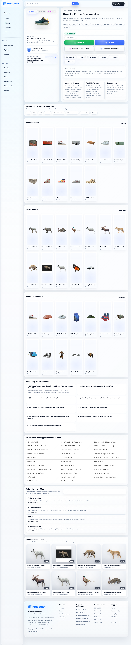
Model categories (64, 614)
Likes (6, 77)
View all (123, 123)
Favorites (7, 72)
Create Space (8, 45)
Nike (74, 24)
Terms (113, 608)
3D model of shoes (96, 24)
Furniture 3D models (82, 610)
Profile (6, 68)
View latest (122, 210)
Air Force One (120, 24)
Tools (7, 32)
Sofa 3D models (81, 612)
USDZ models (98, 623)
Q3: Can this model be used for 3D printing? (43, 398)
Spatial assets (80, 624)
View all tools (95, 492)
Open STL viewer (33, 512)
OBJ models (98, 608)
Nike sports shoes (108, 24)
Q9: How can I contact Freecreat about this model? (45, 425)
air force (66, 27)
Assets (6, 54)
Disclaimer (114, 617)
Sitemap (61, 608)
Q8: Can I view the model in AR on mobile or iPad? (96, 416)
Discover (8, 27)
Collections (62, 617)
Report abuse (115, 623)
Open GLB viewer (33, 531)
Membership (8, 86)
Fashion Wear (77, 10)
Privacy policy (116, 611)
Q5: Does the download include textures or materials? (46, 407)
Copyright (114, 614)
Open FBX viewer (33, 502)
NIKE (79, 24)
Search (75, 4)
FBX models (97, 611)
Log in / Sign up (70, 37)
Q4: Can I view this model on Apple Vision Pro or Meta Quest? (100, 398)
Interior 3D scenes (82, 618)
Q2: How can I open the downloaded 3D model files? (97, 386)
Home (7, 18)
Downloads (8, 81)
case (69, 24)
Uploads (7, 50)
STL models (97, 620)
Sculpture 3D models (83, 621)
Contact (113, 620)
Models (8, 23)
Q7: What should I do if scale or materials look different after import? (48, 417)
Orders (6, 90)
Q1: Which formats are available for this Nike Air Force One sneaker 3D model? (50, 387)
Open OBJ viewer (33, 521)
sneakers (86, 24)
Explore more (122, 297)
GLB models (97, 614)
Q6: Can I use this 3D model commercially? (94, 407)
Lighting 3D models (82, 615)
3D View (33, 12)
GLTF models (98, 617)
